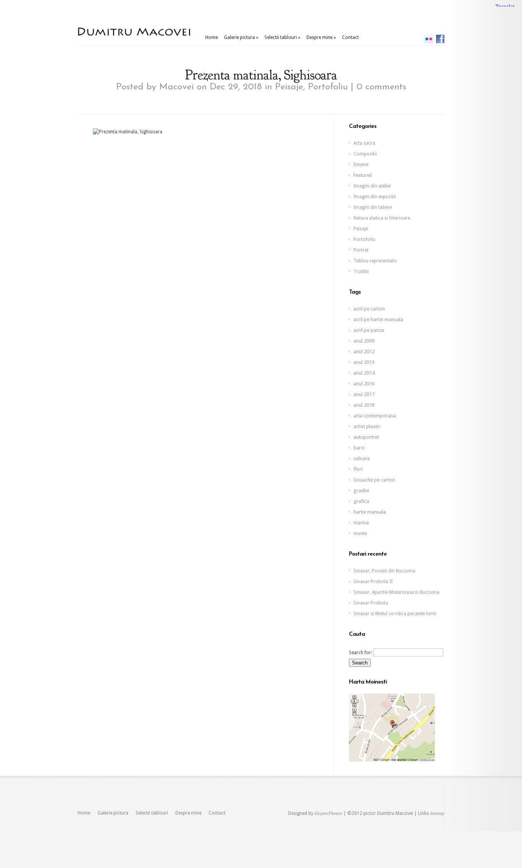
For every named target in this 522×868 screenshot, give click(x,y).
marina (361, 522)
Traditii (361, 271)
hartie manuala (369, 512)
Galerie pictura (241, 37)
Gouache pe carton (374, 480)
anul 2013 (363, 362)
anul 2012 (363, 351)
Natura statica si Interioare (381, 218)
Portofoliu (328, 87)
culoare (361, 458)
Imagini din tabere (372, 207)
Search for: (360, 652)
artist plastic (367, 426)
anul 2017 (363, 394)
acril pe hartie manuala (378, 319)
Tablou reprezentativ (375, 260)
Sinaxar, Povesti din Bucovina (384, 571)
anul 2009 (363, 341)
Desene (360, 164)
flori (358, 469)
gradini (361, 490)
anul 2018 (363, 405)
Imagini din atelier (372, 186)
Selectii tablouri (282, 37)
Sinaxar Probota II (372, 581)
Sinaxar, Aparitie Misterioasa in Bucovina (396, 592)
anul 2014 (363, 373)
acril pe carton (369, 309)
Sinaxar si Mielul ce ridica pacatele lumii (394, 613)
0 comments (381, 87)
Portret (360, 250)
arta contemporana (374, 416)
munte (360, 533)
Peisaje (289, 87)
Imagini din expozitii (374, 196)
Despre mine (321, 37)
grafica (361, 501)
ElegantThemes (328, 813)
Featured (362, 175)
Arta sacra (364, 143)
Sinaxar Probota (370, 603)
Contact (350, 37)
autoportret (366, 437)
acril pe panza (368, 330)
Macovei (176, 87)
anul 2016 (363, 383)
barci (359, 448)
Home (211, 37)
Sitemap (437, 813)
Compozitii (365, 154)
